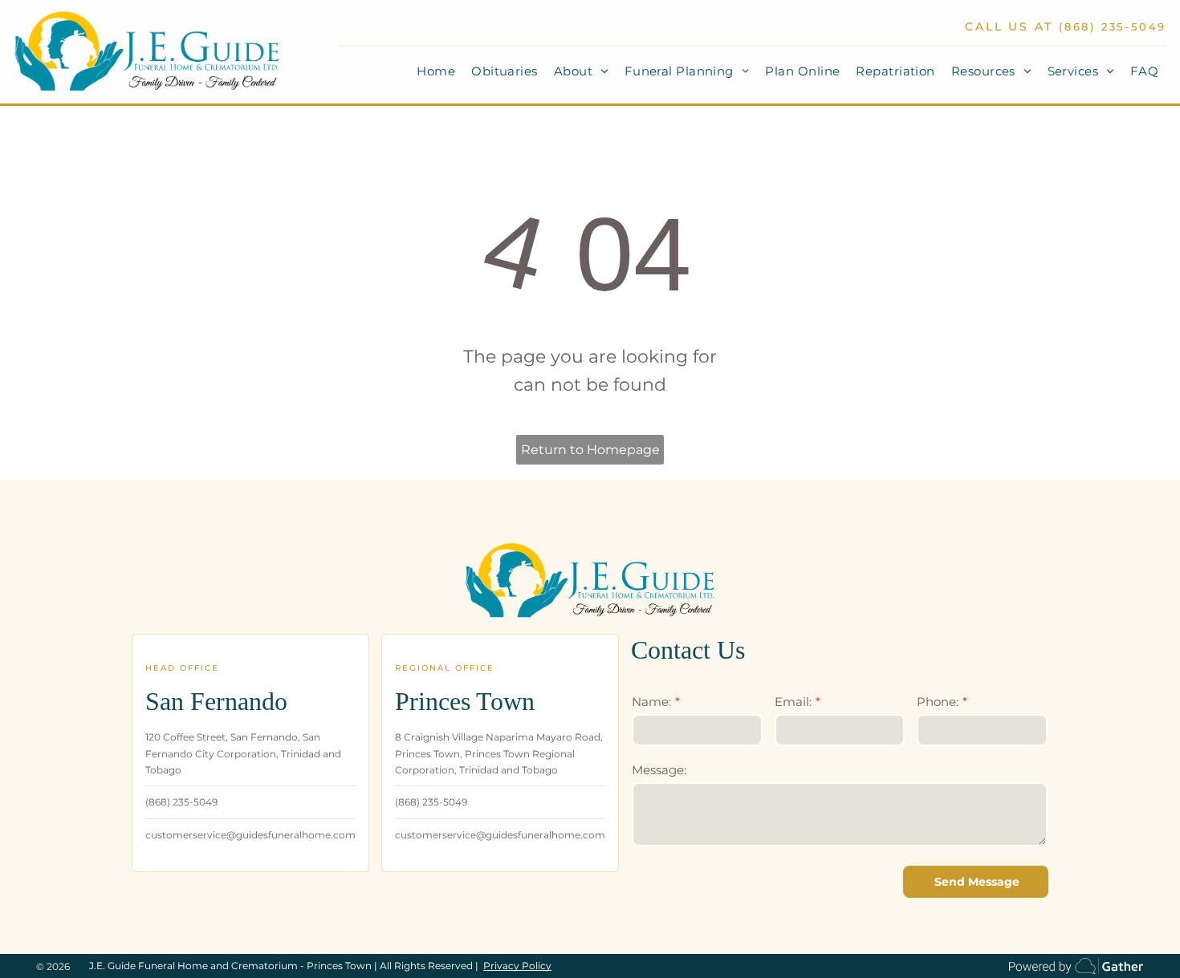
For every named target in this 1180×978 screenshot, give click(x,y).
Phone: (937, 701)
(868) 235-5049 (1112, 26)
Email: (793, 701)
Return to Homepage (590, 449)
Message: (659, 769)
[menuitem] (436, 71)
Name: (651, 701)
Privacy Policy (517, 966)
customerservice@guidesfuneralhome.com (250, 835)
